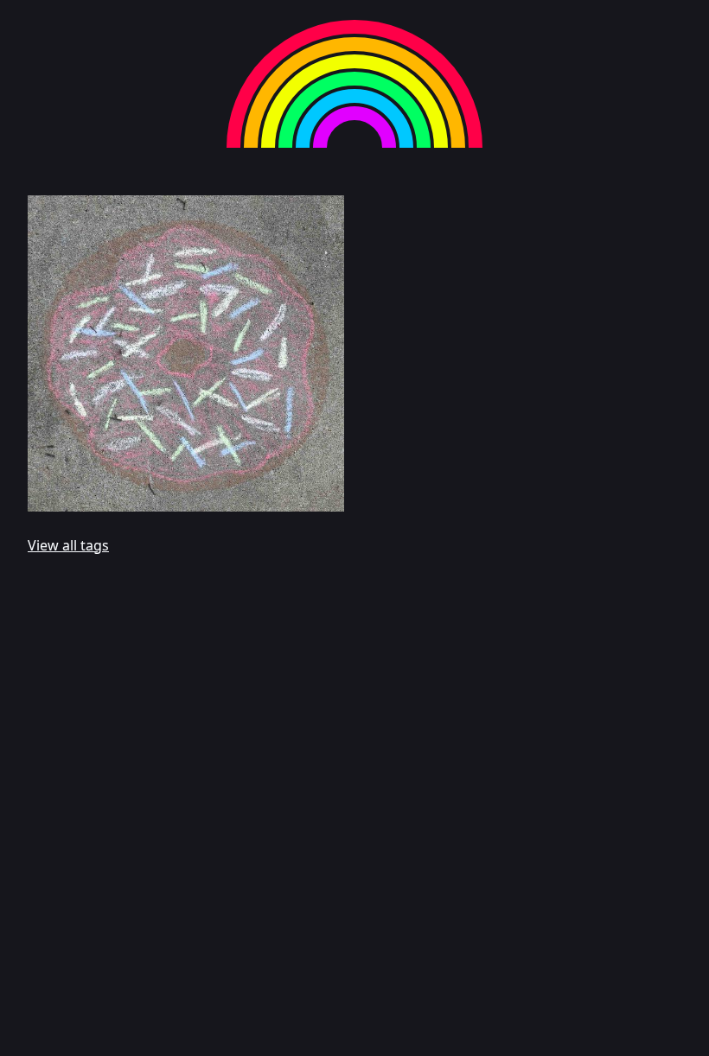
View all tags (68, 545)
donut (318, 500)
